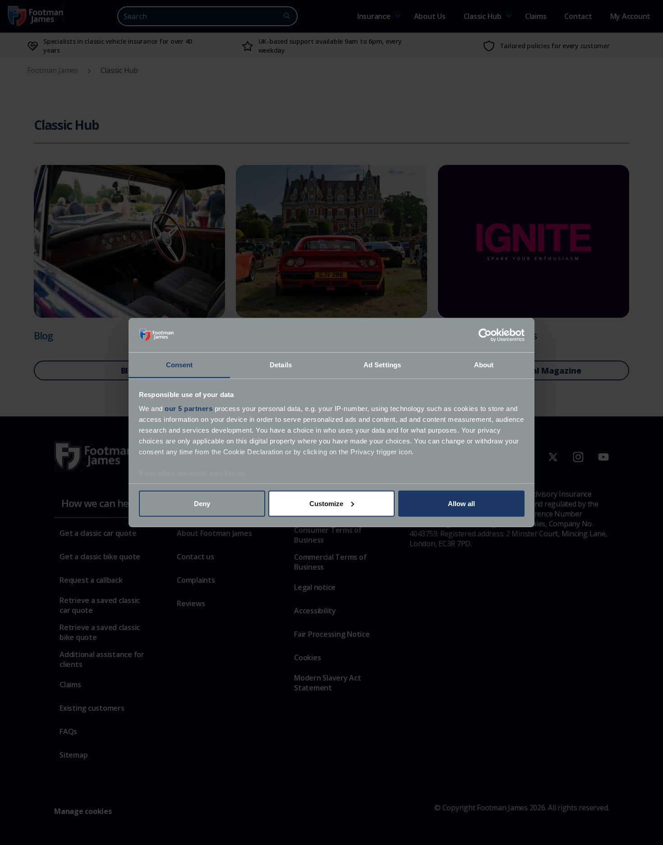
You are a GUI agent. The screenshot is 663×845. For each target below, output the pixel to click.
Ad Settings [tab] (382, 365)
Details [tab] (281, 365)
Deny (202, 503)
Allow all (461, 503)
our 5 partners (188, 408)
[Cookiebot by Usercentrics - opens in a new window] (485, 335)
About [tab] (484, 365)
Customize (326, 503)
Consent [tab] (179, 365)
